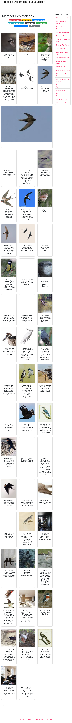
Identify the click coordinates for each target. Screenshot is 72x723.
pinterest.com (12, 706)
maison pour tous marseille (16, 23)
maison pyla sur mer (39, 20)
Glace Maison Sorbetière (60, 95)
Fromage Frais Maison (63, 18)
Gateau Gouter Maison (60, 28)
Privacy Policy (39, 719)
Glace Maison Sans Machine (62, 75)
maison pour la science (21, 26)
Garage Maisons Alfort (63, 57)
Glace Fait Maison (61, 99)
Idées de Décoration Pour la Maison (24, 1)
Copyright (49, 719)
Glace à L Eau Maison (62, 32)
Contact (29, 719)
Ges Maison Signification (59, 86)
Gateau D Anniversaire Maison (63, 40)
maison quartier (30, 23)
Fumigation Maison (62, 36)
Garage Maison (60, 48)
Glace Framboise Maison (61, 62)
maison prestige (41, 23)
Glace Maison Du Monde (61, 22)
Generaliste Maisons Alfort (62, 53)
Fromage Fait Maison (62, 45)
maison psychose (35, 26)
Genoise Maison (61, 90)
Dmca (22, 719)
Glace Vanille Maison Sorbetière (62, 80)
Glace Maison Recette (62, 103)
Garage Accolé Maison (63, 70)
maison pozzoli (26, 20)
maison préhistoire (14, 20)
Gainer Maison (60, 67)
